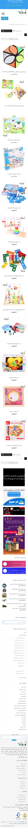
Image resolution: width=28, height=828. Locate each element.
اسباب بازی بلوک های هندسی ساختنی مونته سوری (14, 275)
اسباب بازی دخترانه (20, 673)
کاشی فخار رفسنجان (22, 703)
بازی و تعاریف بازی (21, 795)
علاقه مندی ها (22, 786)
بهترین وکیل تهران (22, 729)
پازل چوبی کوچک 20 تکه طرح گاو (14, 140)
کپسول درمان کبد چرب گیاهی (20, 705)
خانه (26, 24)
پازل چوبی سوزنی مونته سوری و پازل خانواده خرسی (14, 105)
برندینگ (24, 724)
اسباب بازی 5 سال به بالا (19, 645)
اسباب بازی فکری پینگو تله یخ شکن (14, 343)
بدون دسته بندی (22, 677)
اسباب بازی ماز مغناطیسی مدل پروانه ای (14, 445)
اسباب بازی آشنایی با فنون (18, 660)
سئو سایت (24, 691)
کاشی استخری (23, 694)
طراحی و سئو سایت (10, 826)
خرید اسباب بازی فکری (19, 655)
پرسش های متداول (21, 774)
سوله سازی (23, 722)
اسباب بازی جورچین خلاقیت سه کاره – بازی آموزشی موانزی (14, 309)
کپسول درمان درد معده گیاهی (20, 708)
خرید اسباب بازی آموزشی (19, 650)
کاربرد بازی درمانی (22, 799)
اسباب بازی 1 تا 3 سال (19, 640)
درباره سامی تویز (22, 770)
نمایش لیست (18, 31)
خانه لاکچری (23, 696)
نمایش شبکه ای (7, 31)
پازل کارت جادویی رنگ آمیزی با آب (14, 174)
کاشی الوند (23, 720)
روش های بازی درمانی (21, 797)
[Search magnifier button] (4, 622)
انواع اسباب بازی (22, 635)
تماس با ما (8, 5)
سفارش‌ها (23, 783)
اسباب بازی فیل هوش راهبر (14, 377)
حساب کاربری (18, 5)
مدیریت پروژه (23, 727)
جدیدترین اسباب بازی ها (20, 766)
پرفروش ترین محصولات (20, 768)
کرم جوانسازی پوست (22, 710)
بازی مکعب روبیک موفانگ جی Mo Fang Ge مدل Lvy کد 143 (14, 71)
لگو (25, 632)
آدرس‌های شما (22, 788)
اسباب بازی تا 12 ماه (20, 638)
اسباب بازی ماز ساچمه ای (14, 411)
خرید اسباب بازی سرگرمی (19, 653)
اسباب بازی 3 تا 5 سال (19, 643)
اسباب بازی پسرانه (20, 671)
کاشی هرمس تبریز (22, 701)
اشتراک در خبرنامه (14, 734)
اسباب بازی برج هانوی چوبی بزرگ (14, 241)
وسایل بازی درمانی (21, 801)
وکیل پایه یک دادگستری (21, 713)
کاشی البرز (24, 717)
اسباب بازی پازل (20, 663)
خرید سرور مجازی (22, 689)
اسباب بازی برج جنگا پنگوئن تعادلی (14, 208)
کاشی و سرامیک (22, 698)
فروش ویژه (23, 764)
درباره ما (13, 5)
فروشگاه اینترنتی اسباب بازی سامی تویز (13, 821)
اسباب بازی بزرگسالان (19, 648)
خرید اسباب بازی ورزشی (19, 658)
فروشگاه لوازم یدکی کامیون (20, 715)
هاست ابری (23, 687)
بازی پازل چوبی (21, 665)
